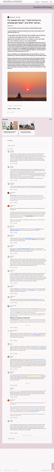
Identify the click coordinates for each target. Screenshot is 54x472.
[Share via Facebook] (7, 112)
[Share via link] (13, 112)
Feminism (18, 108)
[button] (37, 2)
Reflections (14, 108)
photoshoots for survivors (18, 105)
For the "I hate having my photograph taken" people (26, 132)
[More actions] (46, 17)
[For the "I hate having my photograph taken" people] (27, 125)
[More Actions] (46, 151)
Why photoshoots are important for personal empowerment (9, 132)
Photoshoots (10, 105)
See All (50, 119)
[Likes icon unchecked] (10, 163)
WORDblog (9, 108)
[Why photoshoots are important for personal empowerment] (10, 125)
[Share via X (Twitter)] (10, 112)
